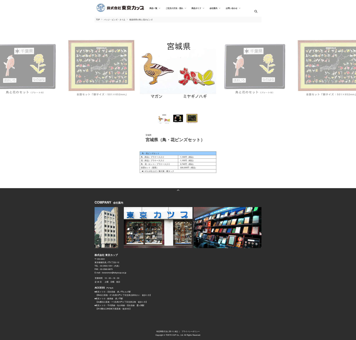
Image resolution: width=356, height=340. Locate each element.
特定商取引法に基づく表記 (167, 331)
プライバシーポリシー (191, 331)
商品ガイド (196, 8)
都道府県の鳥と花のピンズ (141, 19)
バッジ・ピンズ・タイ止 (114, 19)
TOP (98, 19)
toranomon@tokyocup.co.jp (114, 272)
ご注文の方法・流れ (174, 8)
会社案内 (213, 8)
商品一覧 (153, 8)
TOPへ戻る (178, 190)
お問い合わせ (231, 8)
